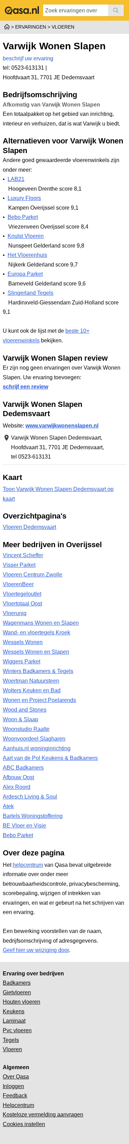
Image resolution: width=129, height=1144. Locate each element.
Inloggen (13, 1086)
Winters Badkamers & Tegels (38, 671)
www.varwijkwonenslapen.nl (61, 426)
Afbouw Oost (18, 777)
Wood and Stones (24, 710)
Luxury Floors (24, 198)
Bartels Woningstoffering (33, 816)
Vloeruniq (14, 613)
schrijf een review (25, 387)
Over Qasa (16, 1077)
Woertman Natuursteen (31, 681)
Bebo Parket (23, 217)
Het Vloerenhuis (27, 255)
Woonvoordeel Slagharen (34, 739)
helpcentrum (28, 865)
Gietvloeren (17, 992)
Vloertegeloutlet (22, 594)
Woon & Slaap (20, 719)
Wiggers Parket (21, 661)
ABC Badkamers (23, 768)
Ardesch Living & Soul (30, 797)
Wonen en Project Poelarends (39, 700)
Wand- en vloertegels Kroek (36, 632)
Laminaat (14, 1021)
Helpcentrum (18, 1105)
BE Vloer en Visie (24, 826)
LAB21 (16, 179)
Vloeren (12, 1049)
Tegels (11, 1040)
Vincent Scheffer (23, 555)
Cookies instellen (24, 1124)
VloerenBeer (18, 584)
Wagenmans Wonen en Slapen (41, 623)
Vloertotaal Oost (22, 603)
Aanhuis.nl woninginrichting (37, 748)
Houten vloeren (21, 1002)
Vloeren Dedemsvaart (29, 527)
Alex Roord (16, 787)
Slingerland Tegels (30, 293)
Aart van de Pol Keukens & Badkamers (50, 758)
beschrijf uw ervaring (28, 58)
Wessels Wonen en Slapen (36, 652)
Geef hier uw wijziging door (36, 950)
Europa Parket (25, 274)
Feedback (15, 1095)
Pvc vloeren (17, 1030)
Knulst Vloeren (26, 236)
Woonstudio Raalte (26, 729)
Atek (8, 806)
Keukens (13, 1011)
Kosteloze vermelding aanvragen (43, 1114)
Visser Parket (19, 565)
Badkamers (17, 983)
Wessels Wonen (23, 642)
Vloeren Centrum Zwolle (32, 575)
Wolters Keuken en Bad (32, 690)
